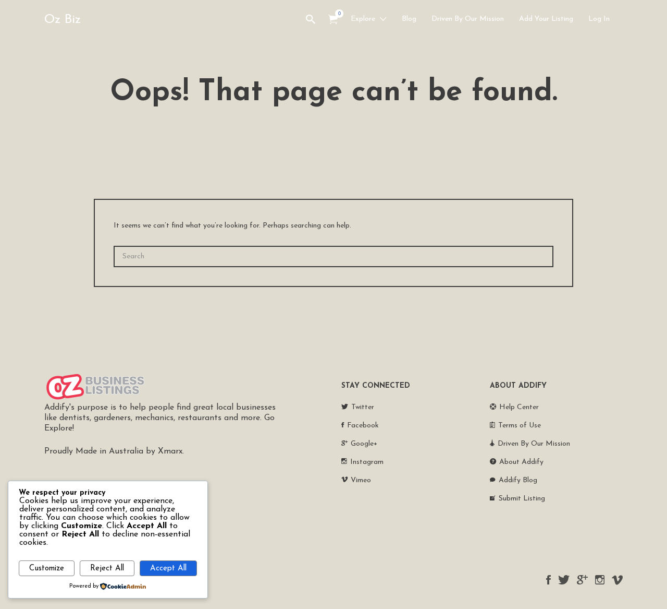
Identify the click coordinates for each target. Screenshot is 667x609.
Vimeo (361, 480)
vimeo (617, 580)
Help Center (519, 407)
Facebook (363, 425)
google (582, 580)
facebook (548, 580)
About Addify (521, 462)
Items (333, 19)
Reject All (107, 568)
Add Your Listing (546, 19)
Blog (409, 19)
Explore (363, 19)
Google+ (364, 444)
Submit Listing (522, 499)
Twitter (362, 407)
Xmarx (170, 451)
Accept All (168, 568)
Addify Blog (518, 480)
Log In (599, 19)
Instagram (367, 462)
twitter (564, 580)
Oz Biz (62, 20)
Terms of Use (519, 425)
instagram (599, 580)
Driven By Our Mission (467, 19)
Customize (46, 568)
